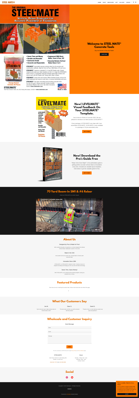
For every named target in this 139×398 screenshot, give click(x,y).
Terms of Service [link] (81, 350)
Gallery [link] (121, 2)
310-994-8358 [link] (63, 362)
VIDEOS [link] (128, 2)
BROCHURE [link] (111, 2)
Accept (127, 394)
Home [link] (99, 2)
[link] (25, 2)
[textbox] (69, 327)
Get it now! (87, 131)
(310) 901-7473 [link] (53, 362)
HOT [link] (116, 2)
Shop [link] (104, 2)
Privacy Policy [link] (73, 350)
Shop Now (104, 54)
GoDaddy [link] (69, 394)
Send (69, 346)
